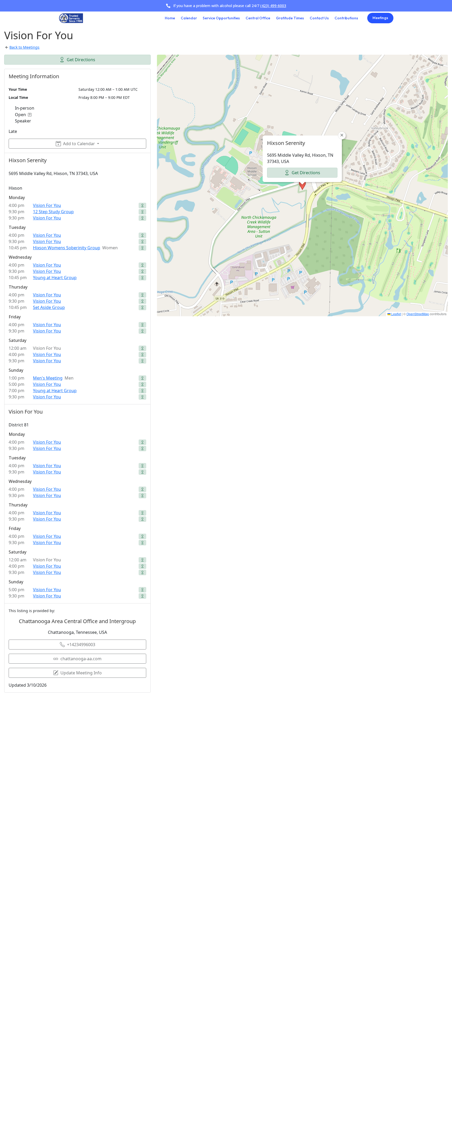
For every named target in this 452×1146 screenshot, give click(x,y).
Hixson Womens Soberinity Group (66, 248)
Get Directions (81, 60)
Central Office (258, 18)
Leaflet (396, 314)
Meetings (380, 17)
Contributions (346, 18)
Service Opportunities (221, 18)
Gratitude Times (290, 18)
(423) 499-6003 (273, 5)
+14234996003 (81, 644)
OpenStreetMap (417, 314)
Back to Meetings (24, 47)
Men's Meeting (48, 378)
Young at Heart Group (55, 277)
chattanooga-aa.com (80, 659)
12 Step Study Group (53, 211)
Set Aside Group (49, 307)
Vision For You (47, 205)
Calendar (189, 18)
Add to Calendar (79, 143)
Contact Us (319, 18)
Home (170, 18)
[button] (302, 185)
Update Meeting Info (81, 673)
